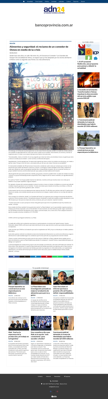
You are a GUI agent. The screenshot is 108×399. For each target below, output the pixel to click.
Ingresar (67, 376)
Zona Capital (38, 1)
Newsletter (57, 376)
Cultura (68, 1)
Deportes (75, 1)
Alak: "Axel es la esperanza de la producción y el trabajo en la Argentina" (18, 335)
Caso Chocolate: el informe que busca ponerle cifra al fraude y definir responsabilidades (63, 289)
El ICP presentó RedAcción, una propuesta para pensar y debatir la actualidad (87, 65)
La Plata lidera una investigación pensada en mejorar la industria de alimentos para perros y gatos (41, 290)
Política (47, 1)
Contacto (40, 376)
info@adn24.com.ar (54, 386)
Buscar (83, 1)
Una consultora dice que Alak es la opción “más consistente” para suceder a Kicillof (40, 335)
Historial (48, 376)
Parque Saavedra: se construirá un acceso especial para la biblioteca (16, 289)
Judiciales (61, 1)
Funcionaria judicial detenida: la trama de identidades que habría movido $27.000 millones (63, 335)
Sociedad (53, 1)
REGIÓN (12, 43)
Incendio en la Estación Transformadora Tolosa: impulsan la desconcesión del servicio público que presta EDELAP (87, 94)
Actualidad (30, 1)
